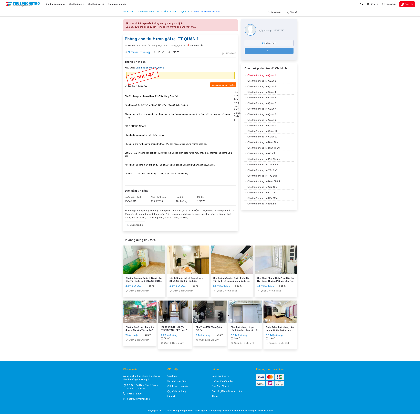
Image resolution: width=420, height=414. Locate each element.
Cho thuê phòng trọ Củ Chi (261, 192)
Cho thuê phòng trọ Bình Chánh (264, 181)
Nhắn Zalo (270, 43)
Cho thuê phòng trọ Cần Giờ (262, 187)
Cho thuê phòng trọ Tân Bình (262, 164)
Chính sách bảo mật (177, 386)
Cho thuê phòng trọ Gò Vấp (261, 153)
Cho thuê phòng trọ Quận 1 (261, 75)
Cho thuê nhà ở (76, 4)
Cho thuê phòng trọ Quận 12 (262, 136)
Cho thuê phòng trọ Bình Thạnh (263, 147)
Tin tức (215, 396)
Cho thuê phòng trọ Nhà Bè (261, 203)
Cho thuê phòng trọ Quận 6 (261, 103)
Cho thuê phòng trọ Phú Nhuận (263, 159)
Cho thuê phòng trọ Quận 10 (262, 125)
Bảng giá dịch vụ (220, 376)
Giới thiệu (172, 376)
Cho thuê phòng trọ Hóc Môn (262, 198)
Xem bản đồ (196, 45)
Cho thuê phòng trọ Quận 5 (261, 97)
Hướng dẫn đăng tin (222, 381)
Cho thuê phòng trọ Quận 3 (261, 86)
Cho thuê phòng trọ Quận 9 (261, 120)
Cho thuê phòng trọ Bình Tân (262, 142)
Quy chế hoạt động (177, 381)
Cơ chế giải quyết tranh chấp (227, 391)
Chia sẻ (293, 12)
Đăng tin (409, 4)
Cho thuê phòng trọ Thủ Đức (262, 175)
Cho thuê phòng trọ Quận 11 (262, 131)
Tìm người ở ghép (117, 4)
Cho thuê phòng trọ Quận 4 (261, 92)
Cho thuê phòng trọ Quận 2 (261, 80)
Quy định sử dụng (176, 391)
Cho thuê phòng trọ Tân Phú (262, 170)
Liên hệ (171, 396)
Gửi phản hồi (136, 225)
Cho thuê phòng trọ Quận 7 (261, 108)
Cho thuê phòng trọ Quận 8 (261, 114)
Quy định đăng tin (221, 386)
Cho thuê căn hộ (96, 4)
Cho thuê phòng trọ (55, 4)
